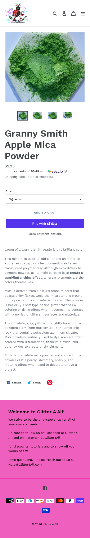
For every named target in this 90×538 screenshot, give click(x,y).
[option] (22, 116)
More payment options (45, 233)
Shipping (11, 177)
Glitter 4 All (50, 524)
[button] (45, 171)
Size (9, 191)
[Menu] (82, 13)
